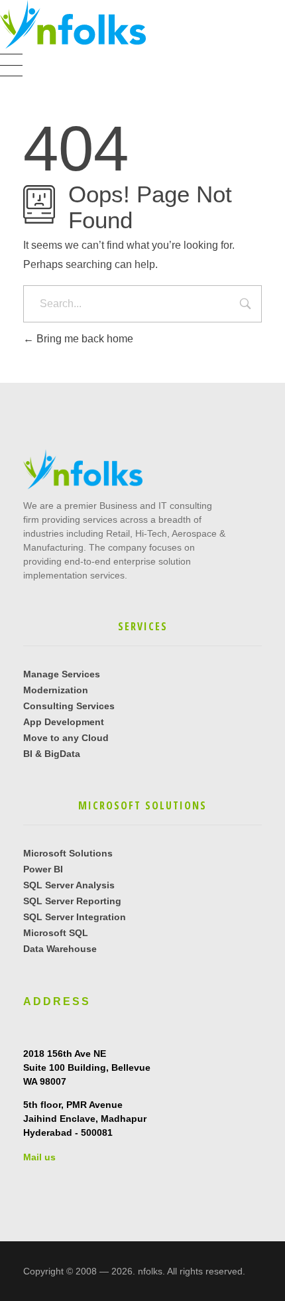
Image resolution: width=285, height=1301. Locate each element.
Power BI (43, 869)
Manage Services (61, 674)
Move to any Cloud (66, 737)
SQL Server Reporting (72, 901)
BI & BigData (51, 753)
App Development (63, 722)
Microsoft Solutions (68, 853)
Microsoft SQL (55, 932)
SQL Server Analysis (69, 885)
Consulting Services (69, 706)
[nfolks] (73, 24)
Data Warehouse (60, 948)
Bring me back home (83, 338)
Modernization (55, 690)
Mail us (39, 1157)
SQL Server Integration (74, 917)
